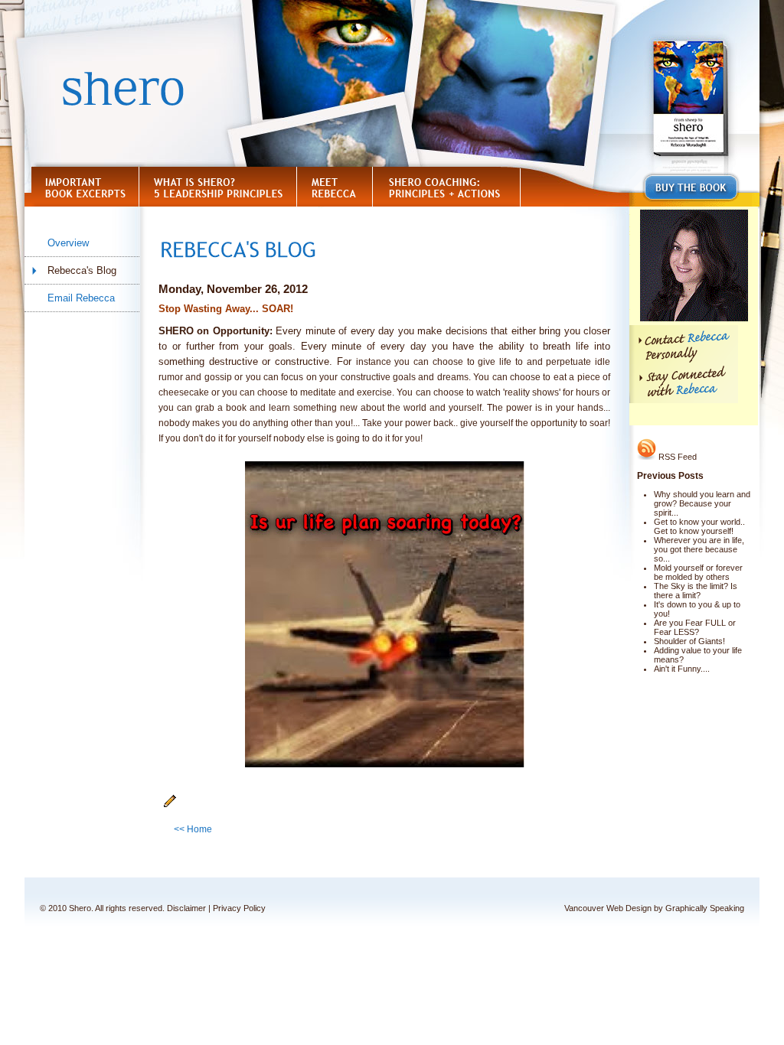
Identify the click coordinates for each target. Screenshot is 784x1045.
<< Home (193, 829)
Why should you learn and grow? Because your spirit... (702, 503)
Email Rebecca (81, 298)
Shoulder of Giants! (689, 641)
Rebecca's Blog (81, 270)
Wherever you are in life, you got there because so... (699, 549)
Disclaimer (186, 908)
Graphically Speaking (704, 908)
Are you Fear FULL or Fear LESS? (695, 627)
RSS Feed (676, 456)
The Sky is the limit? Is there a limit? (695, 590)
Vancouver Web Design (608, 908)
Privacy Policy (239, 908)
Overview (68, 243)
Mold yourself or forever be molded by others (698, 572)
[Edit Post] (170, 804)
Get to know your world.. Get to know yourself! (699, 526)
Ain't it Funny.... (682, 668)
